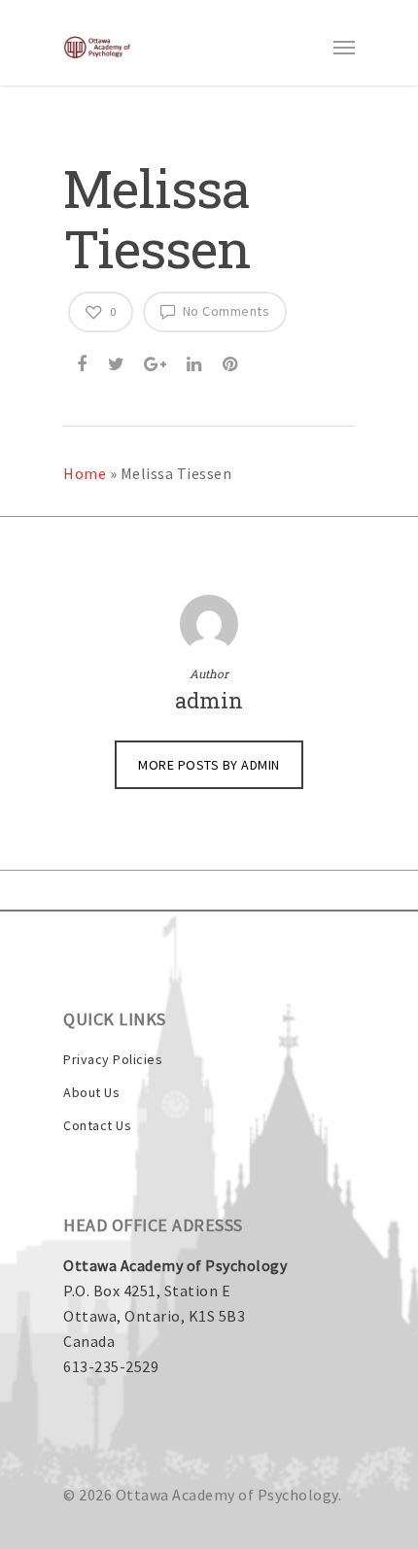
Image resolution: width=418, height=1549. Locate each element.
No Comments (224, 311)
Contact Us (97, 1125)
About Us (91, 1092)
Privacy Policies (112, 1059)
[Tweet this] (117, 361)
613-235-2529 (110, 1366)
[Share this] (83, 361)
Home (84, 473)
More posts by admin (209, 765)
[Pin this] (232, 361)
